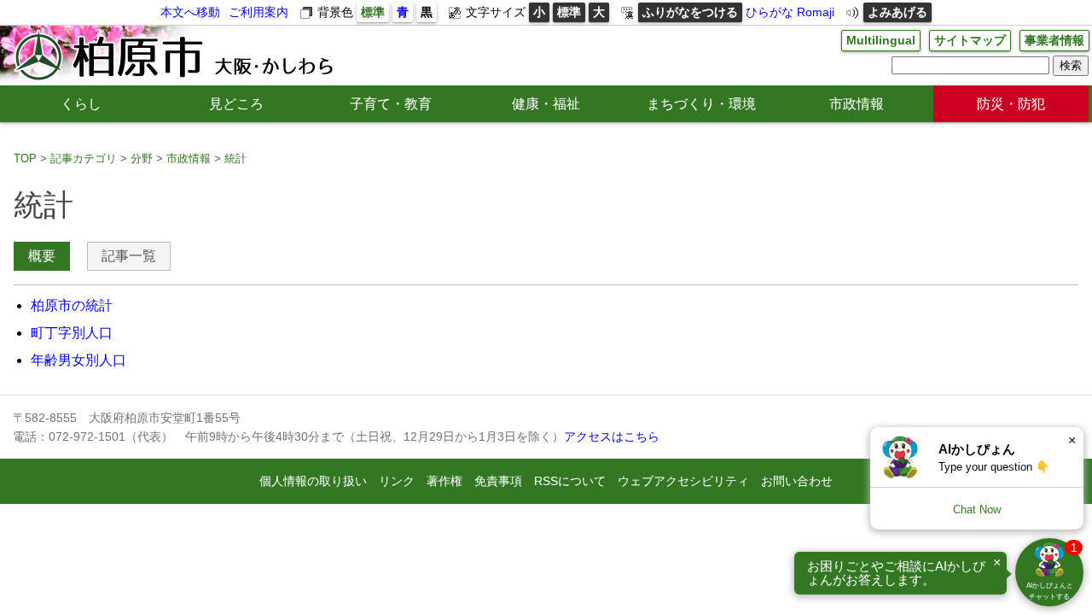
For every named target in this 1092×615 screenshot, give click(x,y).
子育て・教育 (391, 104)
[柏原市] (172, 55)
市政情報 (856, 104)
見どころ (236, 104)
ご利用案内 (258, 12)
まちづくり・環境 (701, 104)
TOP (25, 158)
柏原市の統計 (72, 305)
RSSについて (570, 481)
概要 (41, 256)
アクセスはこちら (611, 436)
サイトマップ (970, 40)
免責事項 (498, 481)
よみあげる (897, 12)
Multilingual (880, 40)
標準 (373, 12)
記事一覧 (129, 256)
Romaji (815, 12)
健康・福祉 (546, 104)
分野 (142, 158)
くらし (81, 104)
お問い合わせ (797, 481)
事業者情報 (1054, 40)
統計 (235, 158)
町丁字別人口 (72, 332)
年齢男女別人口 (78, 360)
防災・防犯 (1011, 104)
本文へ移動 (190, 12)
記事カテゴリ (83, 158)
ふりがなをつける (690, 12)
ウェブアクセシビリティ (683, 481)
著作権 (444, 481)
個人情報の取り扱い (313, 481)
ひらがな (769, 12)
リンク (397, 481)
